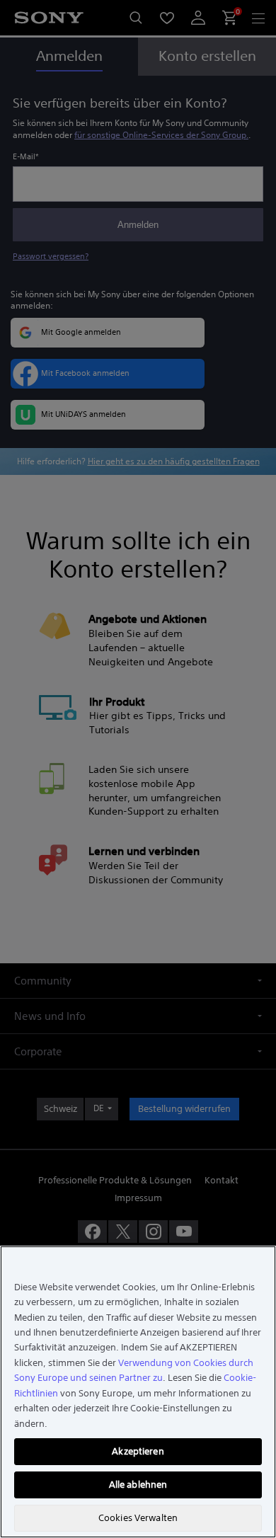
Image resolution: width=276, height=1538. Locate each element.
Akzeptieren (137, 1451)
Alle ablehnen (138, 1485)
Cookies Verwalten (138, 1518)
